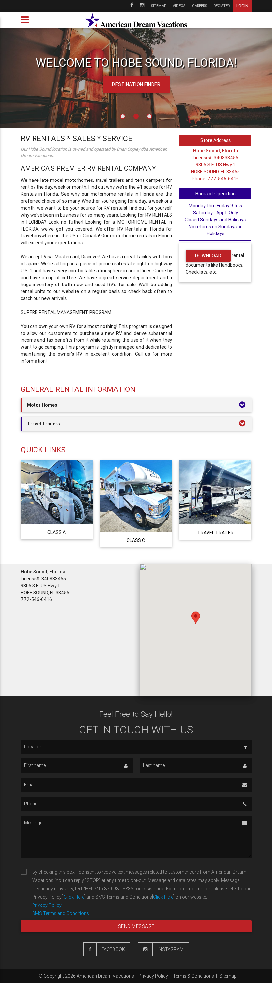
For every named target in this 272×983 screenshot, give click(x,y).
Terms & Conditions (193, 976)
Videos (179, 5)
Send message (136, 926)
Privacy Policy (47, 905)
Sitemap (158, 5)
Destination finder (136, 84)
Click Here (73, 897)
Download (208, 256)
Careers (199, 5)
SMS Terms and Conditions (60, 913)
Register (222, 5)
